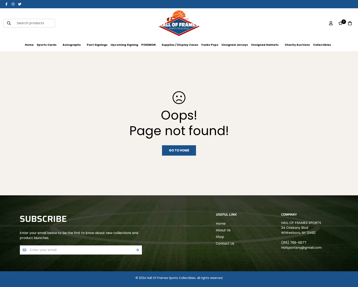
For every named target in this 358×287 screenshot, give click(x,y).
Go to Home (179, 150)
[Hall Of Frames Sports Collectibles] (179, 23)
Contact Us (225, 243)
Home (221, 223)
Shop (220, 236)
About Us (223, 230)
